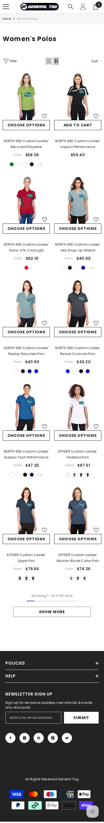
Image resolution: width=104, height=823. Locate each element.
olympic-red (26, 267)
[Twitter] (67, 738)
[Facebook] (10, 738)
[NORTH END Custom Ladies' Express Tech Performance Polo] (26, 406)
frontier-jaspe (84, 578)
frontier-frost (33, 578)
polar (74, 474)
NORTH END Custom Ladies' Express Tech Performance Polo (26, 454)
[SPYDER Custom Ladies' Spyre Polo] (26, 510)
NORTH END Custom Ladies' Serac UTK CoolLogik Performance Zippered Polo (26, 247)
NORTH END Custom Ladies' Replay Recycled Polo (26, 351)
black (31, 164)
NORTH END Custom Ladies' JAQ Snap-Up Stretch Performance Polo (77, 247)
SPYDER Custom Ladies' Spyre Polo (26, 558)
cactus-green (11, 164)
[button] (48, 61)
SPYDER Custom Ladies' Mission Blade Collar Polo (78, 558)
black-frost (26, 578)
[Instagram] (24, 738)
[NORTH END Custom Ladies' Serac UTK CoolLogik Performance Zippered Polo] (26, 199)
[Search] (70, 6)
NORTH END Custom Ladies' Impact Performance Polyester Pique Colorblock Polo (77, 144)
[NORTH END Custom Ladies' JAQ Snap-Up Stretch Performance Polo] (77, 199)
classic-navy (83, 267)
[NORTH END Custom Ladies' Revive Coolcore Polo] (77, 303)
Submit (81, 717)
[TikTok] (53, 738)
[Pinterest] (39, 738)
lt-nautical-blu (18, 164)
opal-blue (36, 371)
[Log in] (83, 7)
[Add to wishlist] (45, 116)
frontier (87, 474)
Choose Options (26, 125)
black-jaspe (78, 578)
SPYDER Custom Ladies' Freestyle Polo (77, 454)
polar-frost (19, 578)
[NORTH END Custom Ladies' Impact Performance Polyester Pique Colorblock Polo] (77, 96)
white (25, 164)
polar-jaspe (71, 578)
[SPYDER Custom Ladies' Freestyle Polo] (77, 406)
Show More (52, 611)
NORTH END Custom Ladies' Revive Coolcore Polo (77, 351)
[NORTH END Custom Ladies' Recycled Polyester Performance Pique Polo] (26, 96)
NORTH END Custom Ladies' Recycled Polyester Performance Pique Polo (26, 144)
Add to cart (77, 125)
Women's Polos (27, 19)
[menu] (6, 6)
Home (7, 19)
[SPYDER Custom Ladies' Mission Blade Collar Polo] (77, 510)
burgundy (76, 267)
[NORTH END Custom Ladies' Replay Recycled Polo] (26, 303)
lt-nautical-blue (67, 371)
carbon (63, 267)
